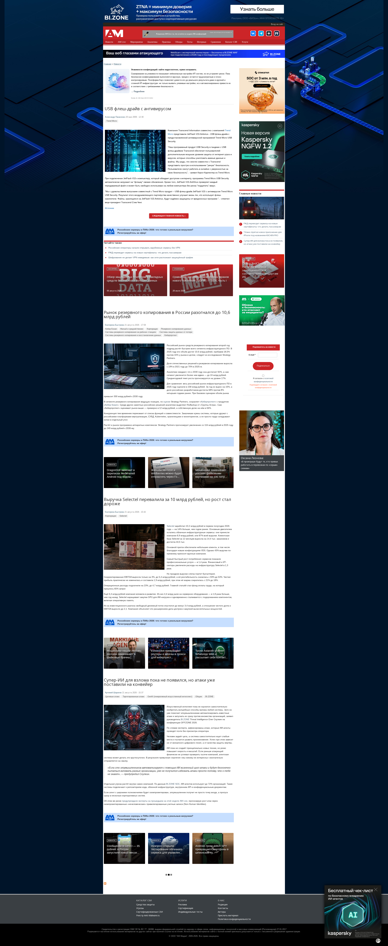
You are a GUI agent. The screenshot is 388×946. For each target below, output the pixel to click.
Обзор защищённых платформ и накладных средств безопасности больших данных (135, 279)
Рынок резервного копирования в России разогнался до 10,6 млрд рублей (167, 314)
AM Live (122, 42)
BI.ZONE (209, 696)
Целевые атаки (112, 696)
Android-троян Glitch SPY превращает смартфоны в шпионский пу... (212, 849)
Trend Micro (111, 121)
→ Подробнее (137, 91)
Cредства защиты (145, 904)
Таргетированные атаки (133, 696)
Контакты (223, 908)
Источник (109, 208)
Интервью (201, 42)
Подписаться (263, 365)
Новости (109, 42)
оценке (166, 401)
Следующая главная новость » (169, 216)
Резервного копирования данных (176, 329)
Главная (107, 64)
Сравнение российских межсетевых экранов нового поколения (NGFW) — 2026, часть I (201, 279)
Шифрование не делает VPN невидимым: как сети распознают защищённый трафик (150, 257)
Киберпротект (170, 335)
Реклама (182, 904)
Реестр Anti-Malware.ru (148, 915)
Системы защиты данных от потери (176, 332)
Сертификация (185, 908)
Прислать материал (228, 915)
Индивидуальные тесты (190, 911)
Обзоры (178, 42)
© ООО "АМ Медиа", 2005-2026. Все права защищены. (194, 936)
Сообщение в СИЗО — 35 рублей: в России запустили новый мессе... (123, 849)
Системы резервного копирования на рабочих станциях (130, 332)
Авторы (222, 911)
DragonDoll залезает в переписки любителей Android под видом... (121, 473)
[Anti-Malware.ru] (114, 33)
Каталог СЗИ (231, 42)
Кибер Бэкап (111, 329)
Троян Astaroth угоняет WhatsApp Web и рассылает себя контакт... (211, 654)
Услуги (245, 42)
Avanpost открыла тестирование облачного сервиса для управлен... (166, 849)
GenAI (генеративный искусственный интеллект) (170, 696)
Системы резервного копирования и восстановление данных (133, 335)
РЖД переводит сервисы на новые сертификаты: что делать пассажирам (144, 252)
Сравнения (216, 42)
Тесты (189, 42)
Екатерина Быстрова (114, 325)
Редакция (222, 904)
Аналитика (152, 42)
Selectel (123, 516)
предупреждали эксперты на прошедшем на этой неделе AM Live (154, 801)
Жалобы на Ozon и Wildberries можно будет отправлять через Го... (166, 473)
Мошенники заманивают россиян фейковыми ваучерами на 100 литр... (211, 473)
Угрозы (140, 908)
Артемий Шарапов (113, 693)
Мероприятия (136, 42)
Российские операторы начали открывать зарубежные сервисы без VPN (144, 248)
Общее (199, 696)
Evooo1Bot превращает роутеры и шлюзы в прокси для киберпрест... (168, 654)
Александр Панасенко (115, 117)
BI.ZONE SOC (173, 784)
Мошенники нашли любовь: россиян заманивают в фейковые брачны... (124, 654)
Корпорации (152, 329)
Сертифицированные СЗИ (149, 911)
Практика (166, 42)
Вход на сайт (277, 24)
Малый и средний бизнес (131, 329)
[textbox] (264, 347)
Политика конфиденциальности (234, 919)
